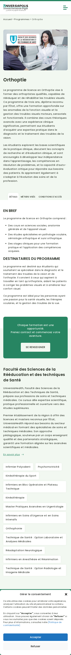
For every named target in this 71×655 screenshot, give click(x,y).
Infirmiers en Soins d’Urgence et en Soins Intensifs (32, 517)
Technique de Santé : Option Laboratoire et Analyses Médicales (34, 539)
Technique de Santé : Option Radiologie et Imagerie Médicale (33, 570)
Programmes (21, 19)
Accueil (7, 19)
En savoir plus (11, 454)
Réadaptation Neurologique (24, 550)
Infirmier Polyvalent (18, 466)
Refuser (35, 646)
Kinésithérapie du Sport (21, 475)
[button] (66, 594)
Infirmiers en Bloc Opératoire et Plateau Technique (32, 486)
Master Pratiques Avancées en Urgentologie (35, 506)
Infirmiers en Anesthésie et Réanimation (32, 559)
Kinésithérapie (15, 497)
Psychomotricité (48, 466)
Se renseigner (35, 347)
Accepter (35, 637)
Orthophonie (14, 528)
